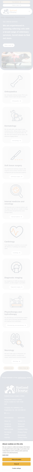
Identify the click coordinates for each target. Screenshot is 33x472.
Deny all (16, 464)
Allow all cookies (16, 459)
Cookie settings (16, 468)
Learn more (5, 455)
